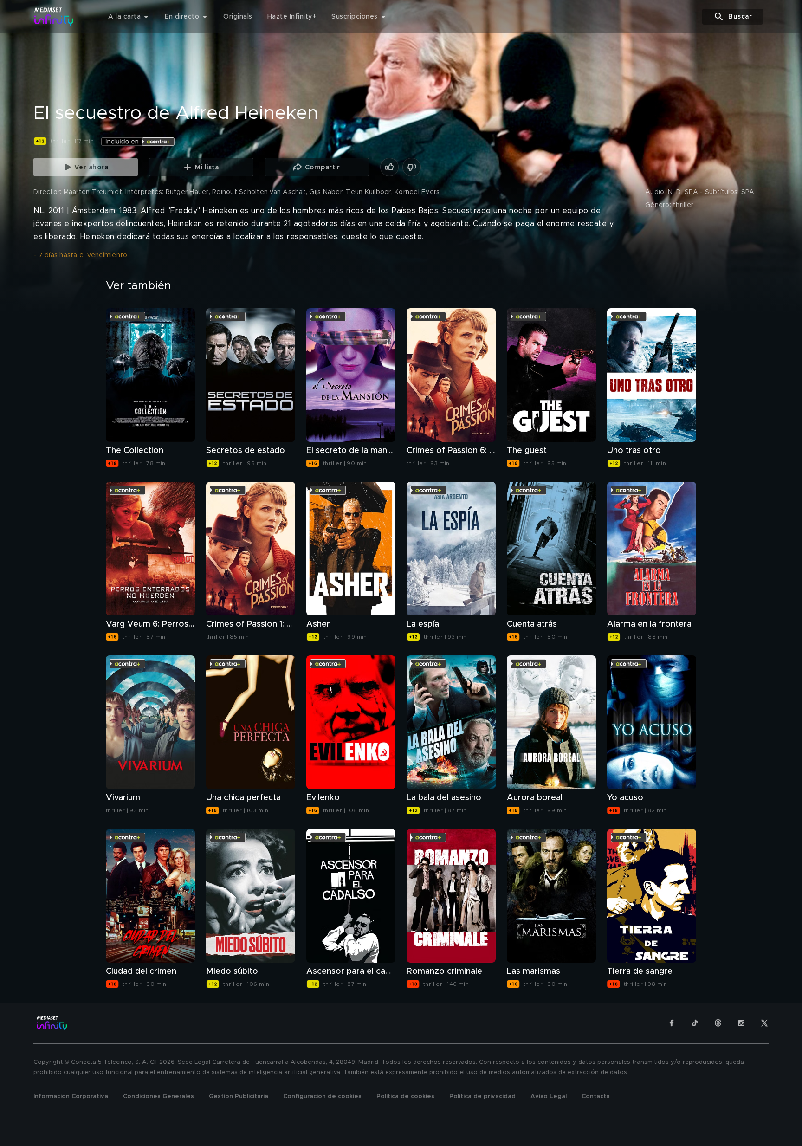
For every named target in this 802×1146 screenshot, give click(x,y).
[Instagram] (741, 1023)
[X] (764, 1023)
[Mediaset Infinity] (54, 16)
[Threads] (718, 1023)
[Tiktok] (695, 1023)
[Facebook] (671, 1023)
